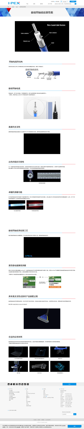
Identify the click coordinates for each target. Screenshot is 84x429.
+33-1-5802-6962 (68, 406)
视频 (17, 6)
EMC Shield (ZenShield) (30, 393)
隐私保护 (39, 419)
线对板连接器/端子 (12, 397)
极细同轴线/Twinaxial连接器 (14, 392)
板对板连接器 (11, 393)
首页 (8, 6)
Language (64, 1)
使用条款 (42, 419)
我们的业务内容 (63, 390)
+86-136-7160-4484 (68, 398)
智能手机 (27, 397)
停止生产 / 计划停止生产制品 (48, 397)
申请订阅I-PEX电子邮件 (66, 412)
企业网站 (52, 1)
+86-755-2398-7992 (68, 399)
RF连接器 (10, 390)
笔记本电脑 (28, 401)
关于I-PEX (50, 3)
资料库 (41, 3)
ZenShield (22, 270)
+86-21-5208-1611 (68, 396)
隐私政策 (18, 427)
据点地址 (62, 392)
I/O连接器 (11, 396)
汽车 (27, 394)
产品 (27, 3)
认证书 (44, 396)
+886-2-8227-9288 (68, 402)
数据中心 (27, 396)
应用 (34, 3)
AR (26, 400)
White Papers (45, 394)
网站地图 (57, 1)
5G (26, 390)
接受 (74, 426)
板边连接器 (11, 398)
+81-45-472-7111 (68, 393)
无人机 (27, 404)
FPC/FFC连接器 (12, 394)
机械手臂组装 (28, 405)
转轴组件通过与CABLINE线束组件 (20, 304)
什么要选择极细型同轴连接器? (30, 274)
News (44, 393)
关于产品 (10, 388)
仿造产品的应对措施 (12, 410)
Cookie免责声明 (47, 419)
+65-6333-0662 (68, 405)
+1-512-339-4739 (68, 395)
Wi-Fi (27, 392)
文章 (44, 390)
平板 (27, 403)
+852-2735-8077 (68, 400)
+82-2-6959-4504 (68, 403)
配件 (10, 400)
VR (26, 398)
